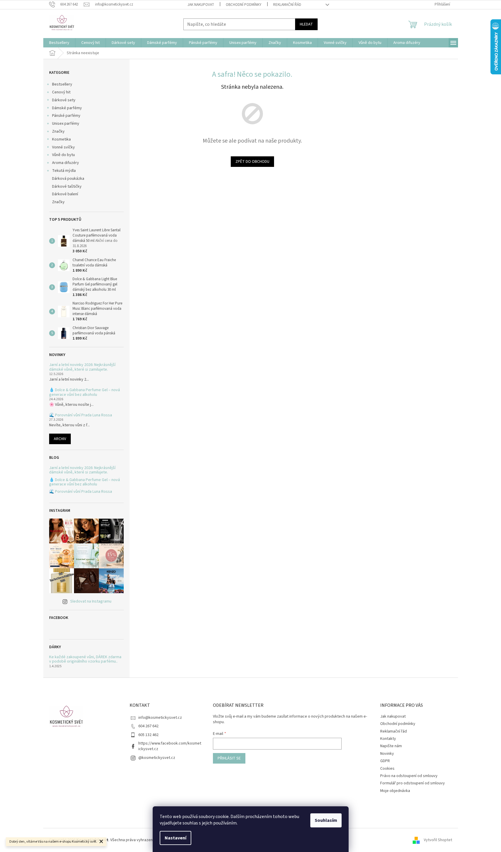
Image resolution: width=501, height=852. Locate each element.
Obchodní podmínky (243, 4)
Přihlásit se (229, 758)
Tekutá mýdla (64, 171)
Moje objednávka (395, 791)
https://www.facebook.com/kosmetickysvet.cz (169, 746)
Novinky (387, 754)
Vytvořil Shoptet (438, 840)
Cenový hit (61, 92)
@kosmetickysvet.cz (156, 758)
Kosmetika (61, 139)
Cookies (387, 768)
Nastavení (175, 838)
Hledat (306, 24)
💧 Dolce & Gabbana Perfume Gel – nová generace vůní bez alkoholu (84, 392)
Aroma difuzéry (65, 163)
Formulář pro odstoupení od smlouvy (412, 783)
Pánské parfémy (66, 116)
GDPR (385, 761)
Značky (58, 131)
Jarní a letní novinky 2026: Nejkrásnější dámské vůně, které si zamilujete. (82, 367)
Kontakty (388, 739)
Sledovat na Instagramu (90, 601)
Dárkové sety (63, 100)
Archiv (60, 439)
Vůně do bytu (63, 155)
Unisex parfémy (65, 123)
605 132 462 (148, 735)
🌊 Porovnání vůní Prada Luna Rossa (80, 415)
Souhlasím (326, 820)
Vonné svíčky (63, 147)
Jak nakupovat (200, 4)
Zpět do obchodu (252, 162)
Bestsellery (62, 84)
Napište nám (391, 746)
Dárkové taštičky (67, 186)
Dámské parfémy (67, 108)
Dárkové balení (65, 194)
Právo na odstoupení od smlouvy (409, 776)
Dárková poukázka (68, 179)
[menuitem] (59, 42)
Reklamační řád (287, 4)
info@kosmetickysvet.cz (160, 718)
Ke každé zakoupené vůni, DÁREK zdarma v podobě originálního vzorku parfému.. (85, 659)
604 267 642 (148, 726)
